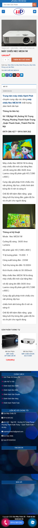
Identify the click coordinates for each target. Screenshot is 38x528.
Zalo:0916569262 (9, 440)
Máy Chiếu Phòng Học (22, 65)
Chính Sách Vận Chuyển (12, 394)
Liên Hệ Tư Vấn (9, 382)
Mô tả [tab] (5, 86)
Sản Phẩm (14, 48)
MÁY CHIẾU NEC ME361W (11, 70)
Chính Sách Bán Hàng (11, 399)
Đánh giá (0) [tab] (7, 91)
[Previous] (2, 348)
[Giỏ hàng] (34, 11)
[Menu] (3, 11)
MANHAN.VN (19, 519)
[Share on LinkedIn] (21, 75)
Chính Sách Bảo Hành (11, 386)
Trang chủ (5, 48)
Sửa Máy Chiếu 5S (9, 413)
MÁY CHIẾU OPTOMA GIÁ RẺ (10, 355)
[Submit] (34, 5)
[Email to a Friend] (14, 75)
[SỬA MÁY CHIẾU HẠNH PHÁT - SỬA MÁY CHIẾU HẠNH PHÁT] (19, 11)
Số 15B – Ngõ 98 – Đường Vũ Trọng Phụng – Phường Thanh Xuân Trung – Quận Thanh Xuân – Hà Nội (19, 424)
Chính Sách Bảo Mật (11, 390)
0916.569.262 (8, 418)
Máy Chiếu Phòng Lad (27, 48)
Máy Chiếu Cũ (12, 65)
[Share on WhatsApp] (3, 75)
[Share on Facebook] (7, 75)
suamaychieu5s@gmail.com (13, 432)
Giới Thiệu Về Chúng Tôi (12, 377)
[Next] (36, 348)
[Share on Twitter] (10, 75)
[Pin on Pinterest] (18, 75)
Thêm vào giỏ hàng (21, 60)
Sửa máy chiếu (8, 436)
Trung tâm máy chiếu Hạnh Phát (18, 96)
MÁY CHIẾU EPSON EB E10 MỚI (28, 355)
